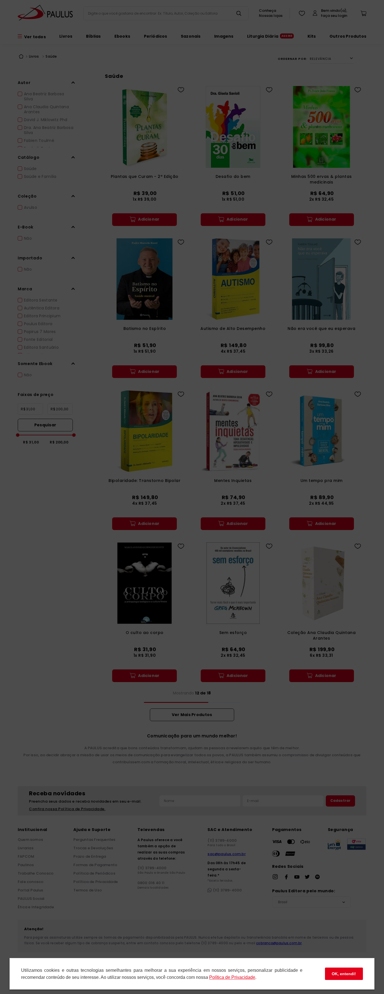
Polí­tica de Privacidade (232, 977)
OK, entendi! (344, 974)
